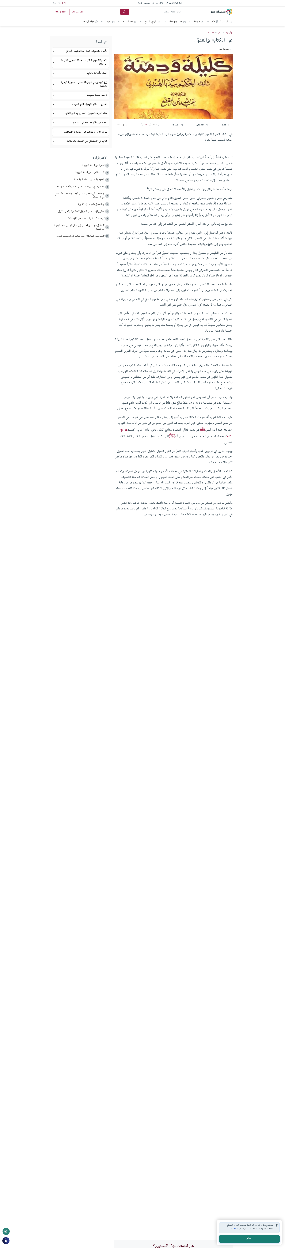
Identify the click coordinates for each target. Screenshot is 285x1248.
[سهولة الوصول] (59, 3)
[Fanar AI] (6, 1240)
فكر (213, 21)
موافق (249, 1239)
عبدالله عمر (224, 49)
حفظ (224, 125)
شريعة (197, 21)
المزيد (108, 21)
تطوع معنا (60, 12)
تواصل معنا (88, 21)
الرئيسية (224, 21)
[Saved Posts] (54, 3)
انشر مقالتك (77, 12)
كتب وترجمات (175, 21)
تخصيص (234, 1229)
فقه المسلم (127, 21)
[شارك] (6, 1231)
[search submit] (124, 12)
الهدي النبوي (150, 21)
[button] (150, 124)
